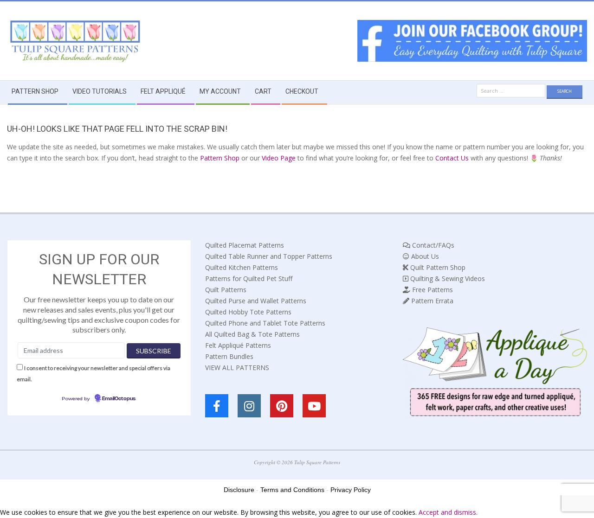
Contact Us (452, 157)
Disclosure (239, 489)
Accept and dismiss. (448, 512)
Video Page (279, 157)
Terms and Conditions (292, 489)
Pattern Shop (219, 157)
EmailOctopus (119, 398)
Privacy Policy (350, 489)
